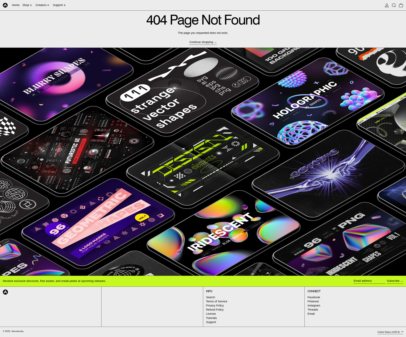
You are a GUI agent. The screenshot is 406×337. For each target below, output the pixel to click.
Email (311, 313)
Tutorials (211, 318)
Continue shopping (201, 42)
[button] (394, 5)
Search (210, 297)
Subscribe (393, 280)
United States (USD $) (388, 332)
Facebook (314, 297)
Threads (313, 309)
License (211, 313)
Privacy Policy (215, 305)
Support (211, 322)
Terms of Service (216, 301)
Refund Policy (215, 309)
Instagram (314, 305)
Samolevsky (17, 331)
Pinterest (313, 301)
